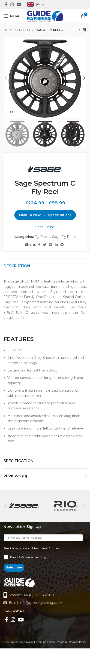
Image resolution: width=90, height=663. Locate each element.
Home (8, 30)
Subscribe (14, 567)
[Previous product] (79, 30)
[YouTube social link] (19, 4)
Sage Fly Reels (50, 30)
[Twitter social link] (45, 245)
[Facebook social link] (6, 4)
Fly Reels (25, 30)
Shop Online (45, 227)
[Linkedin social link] (56, 245)
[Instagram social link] (12, 4)
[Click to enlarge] (11, 112)
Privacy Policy (78, 642)
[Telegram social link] (62, 245)
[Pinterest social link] (51, 245)
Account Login (58, 642)
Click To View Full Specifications (45, 215)
